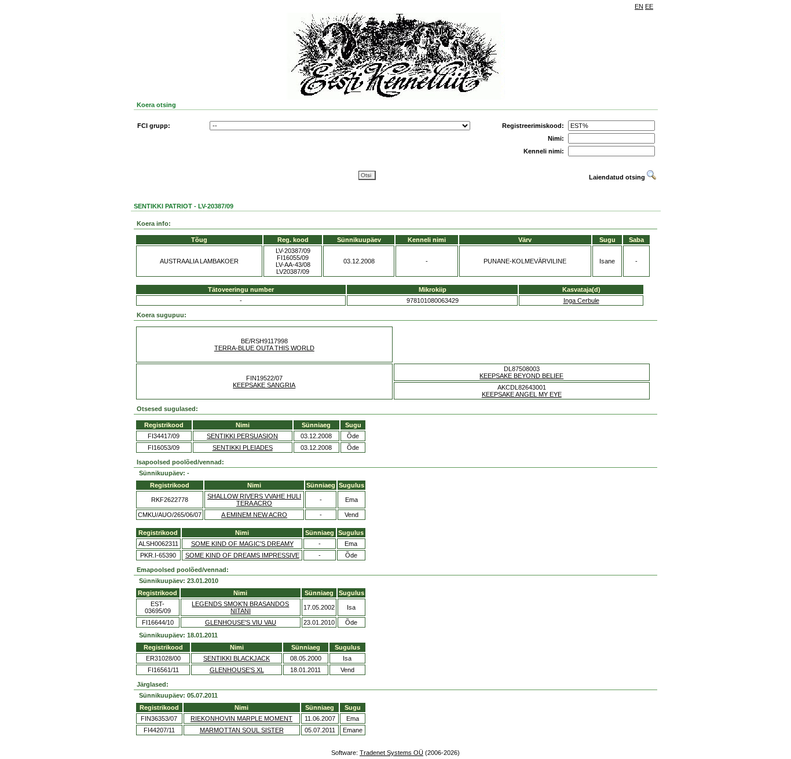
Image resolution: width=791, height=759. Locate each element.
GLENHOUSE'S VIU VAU (240, 622)
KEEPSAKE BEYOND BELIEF (521, 375)
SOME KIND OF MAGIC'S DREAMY (242, 543)
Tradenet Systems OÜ (391, 752)
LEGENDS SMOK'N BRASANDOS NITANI (240, 607)
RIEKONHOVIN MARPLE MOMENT (241, 718)
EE (649, 6)
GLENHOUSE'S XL (237, 669)
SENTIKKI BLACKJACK (236, 658)
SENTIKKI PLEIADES (243, 447)
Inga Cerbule (581, 300)
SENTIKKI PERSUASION (242, 435)
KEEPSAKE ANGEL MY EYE (522, 394)
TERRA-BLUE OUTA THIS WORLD (264, 347)
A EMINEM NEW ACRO (254, 514)
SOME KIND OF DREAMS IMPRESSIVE (242, 555)
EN (639, 6)
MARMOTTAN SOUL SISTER (242, 730)
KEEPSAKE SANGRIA (264, 385)
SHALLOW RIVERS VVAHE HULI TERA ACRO (254, 500)
